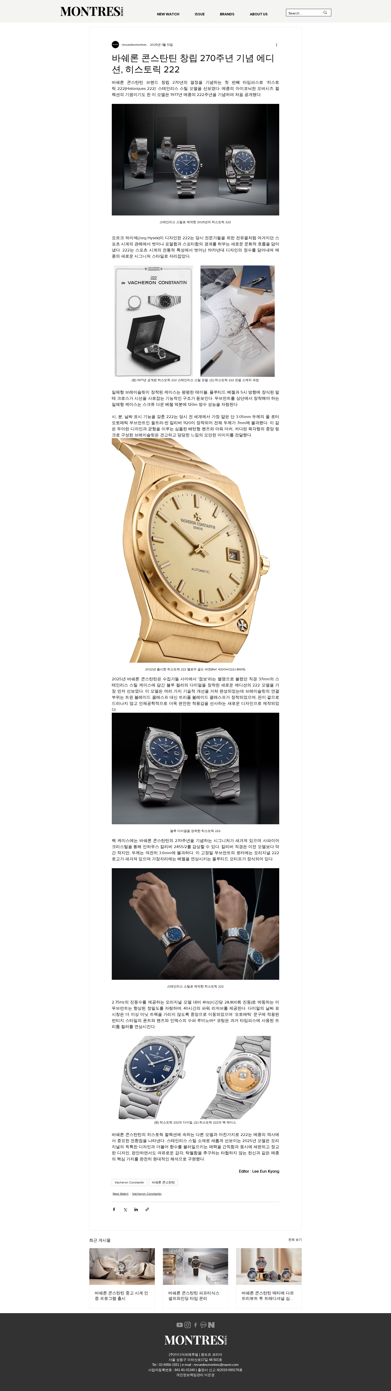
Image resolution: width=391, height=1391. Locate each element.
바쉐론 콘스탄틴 (163, 1182)
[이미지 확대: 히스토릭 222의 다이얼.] (153, 1077)
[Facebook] (195, 1325)
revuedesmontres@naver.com (216, 1365)
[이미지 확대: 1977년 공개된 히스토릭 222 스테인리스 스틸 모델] (153, 321)
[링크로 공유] (147, 1209)
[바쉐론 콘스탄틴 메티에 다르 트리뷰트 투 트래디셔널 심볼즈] (269, 1266)
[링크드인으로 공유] (136, 1209)
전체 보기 (295, 1239)
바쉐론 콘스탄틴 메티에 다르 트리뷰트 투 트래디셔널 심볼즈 (268, 1296)
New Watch (121, 1193)
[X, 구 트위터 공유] (125, 1209)
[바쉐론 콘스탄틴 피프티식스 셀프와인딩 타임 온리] (195, 1266)
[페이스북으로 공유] (114, 1209)
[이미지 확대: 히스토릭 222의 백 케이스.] (237, 1077)
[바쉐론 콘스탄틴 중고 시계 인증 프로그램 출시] (122, 1266)
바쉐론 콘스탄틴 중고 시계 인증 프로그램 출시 (121, 1296)
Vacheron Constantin (129, 1182)
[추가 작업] (276, 44)
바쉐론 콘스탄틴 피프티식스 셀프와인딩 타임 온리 (193, 1296)
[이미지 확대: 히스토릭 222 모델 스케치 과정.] (237, 321)
